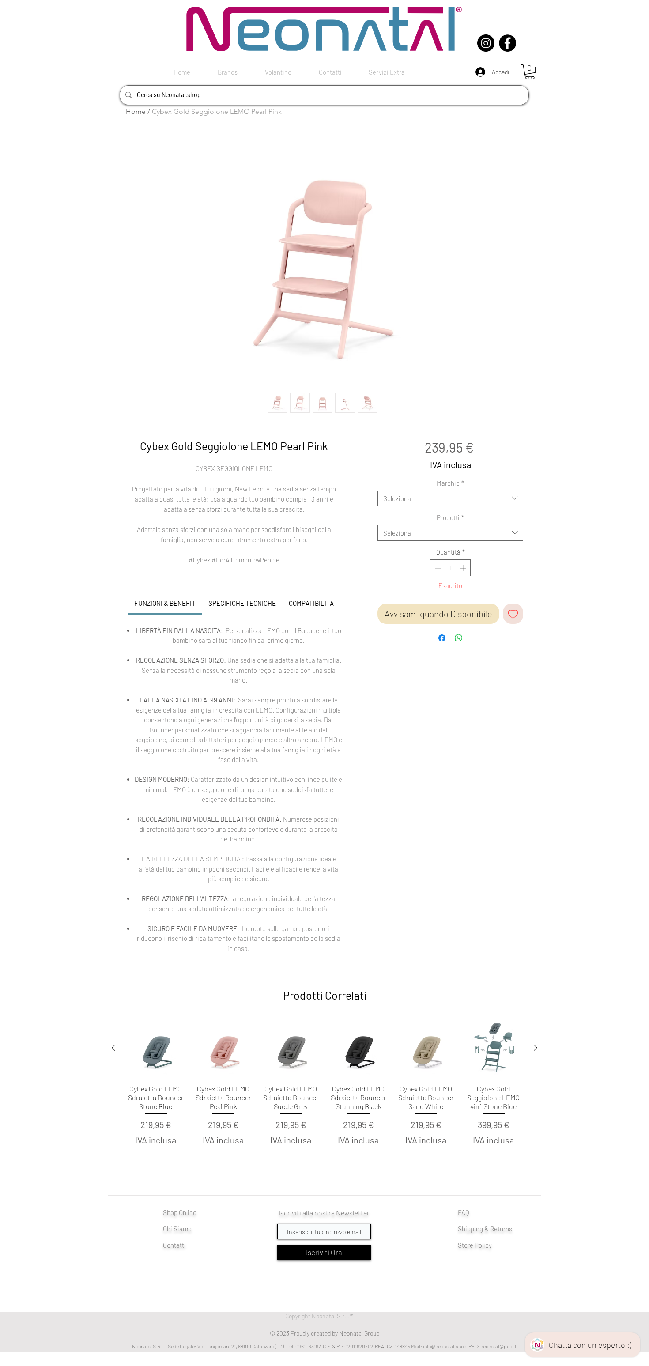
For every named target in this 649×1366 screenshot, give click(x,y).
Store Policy (475, 1245)
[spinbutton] (450, 568)
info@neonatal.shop (445, 1346)
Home (136, 111)
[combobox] (450, 498)
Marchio (450, 483)
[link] (165, 603)
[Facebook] (507, 43)
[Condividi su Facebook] (442, 638)
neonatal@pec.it (498, 1346)
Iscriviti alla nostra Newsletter (324, 1212)
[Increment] (464, 568)
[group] (324, 1097)
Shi (462, 1229)
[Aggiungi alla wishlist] (513, 614)
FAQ (463, 1212)
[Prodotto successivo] (535, 1047)
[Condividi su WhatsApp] (458, 638)
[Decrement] (437, 568)
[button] (530, 71)
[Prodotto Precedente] (113, 1047)
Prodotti (450, 517)
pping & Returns (489, 1229)
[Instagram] (485, 43)
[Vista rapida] (155, 1048)
